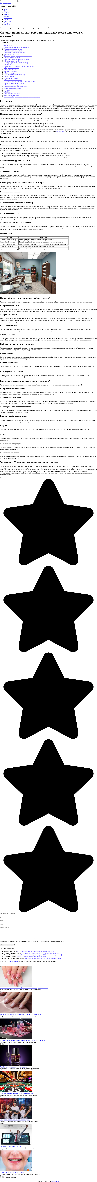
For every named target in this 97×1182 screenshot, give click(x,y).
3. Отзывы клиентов (10, 71)
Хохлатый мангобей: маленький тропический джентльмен (36, 951)
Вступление (8, 45)
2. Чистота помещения (11, 78)
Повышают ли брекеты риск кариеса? (12, 1172)
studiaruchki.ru (60, 131)
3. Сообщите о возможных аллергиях (16, 86)
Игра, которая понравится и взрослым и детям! (15, 1120)
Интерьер (7, 24)
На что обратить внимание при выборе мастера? (19, 66)
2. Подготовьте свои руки (12, 85)
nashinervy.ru (55, 1181)
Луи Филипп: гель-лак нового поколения (13, 1067)
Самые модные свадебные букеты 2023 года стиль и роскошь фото (42, 955)
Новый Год (7, 21)
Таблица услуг (8, 64)
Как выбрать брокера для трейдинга (11, 1146)
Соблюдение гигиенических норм (15, 74)
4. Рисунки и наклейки (11, 95)
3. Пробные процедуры (11, 54)
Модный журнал (5, 3)
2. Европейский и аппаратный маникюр (17, 59)
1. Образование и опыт (11, 68)
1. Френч (7, 90)
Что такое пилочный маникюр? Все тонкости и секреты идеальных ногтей (24, 988)
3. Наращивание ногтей (11, 61)
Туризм (6, 19)
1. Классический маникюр (12, 57)
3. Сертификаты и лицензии (13, 80)
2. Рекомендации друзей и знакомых (15, 52)
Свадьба (6, 12)
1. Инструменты (9, 76)
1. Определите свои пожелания (14, 83)
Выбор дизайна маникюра (12, 88)
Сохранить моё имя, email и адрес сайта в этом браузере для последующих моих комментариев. (33, 941)
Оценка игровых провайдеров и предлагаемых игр (16, 1093)
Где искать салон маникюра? (13, 49)
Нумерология (8, 23)
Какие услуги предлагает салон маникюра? (18, 56)
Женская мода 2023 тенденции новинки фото (31, 956)
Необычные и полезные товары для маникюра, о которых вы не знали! (23, 1040)
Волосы (6, 14)
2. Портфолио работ (10, 69)
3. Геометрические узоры (12, 93)
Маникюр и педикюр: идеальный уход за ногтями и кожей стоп (20, 1014)
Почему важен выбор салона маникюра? (17, 47)
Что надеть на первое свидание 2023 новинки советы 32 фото (41, 953)
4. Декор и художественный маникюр (16, 63)
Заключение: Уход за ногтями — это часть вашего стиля (22, 97)
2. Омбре (7, 92)
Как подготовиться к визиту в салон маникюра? (19, 81)
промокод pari (13, 961)
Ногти (6, 11)
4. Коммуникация (9, 73)
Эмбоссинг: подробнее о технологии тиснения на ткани (42, 958)
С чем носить (8, 18)
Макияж (6, 16)
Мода (5, 9)
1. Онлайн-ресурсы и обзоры (13, 51)
